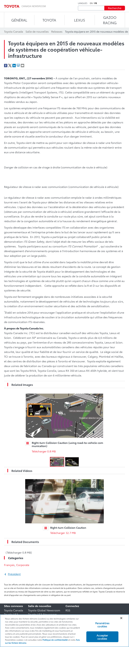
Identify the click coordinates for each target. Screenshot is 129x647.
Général (19, 19)
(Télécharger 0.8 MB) (19, 552)
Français (9, 565)
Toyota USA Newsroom (42, 614)
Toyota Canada (13, 610)
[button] (57, 462)
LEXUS (79, 19)
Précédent (14, 574)
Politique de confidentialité (55, 639)
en (91, 3)
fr (95, 3)
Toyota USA (11, 614)
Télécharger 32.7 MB (63, 533)
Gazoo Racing (110, 20)
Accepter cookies (102, 636)
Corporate (22, 565)
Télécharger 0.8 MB (44, 451)
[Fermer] (121, 618)
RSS (68, 610)
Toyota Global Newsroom (44, 610)
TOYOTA (49, 19)
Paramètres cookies (102, 624)
